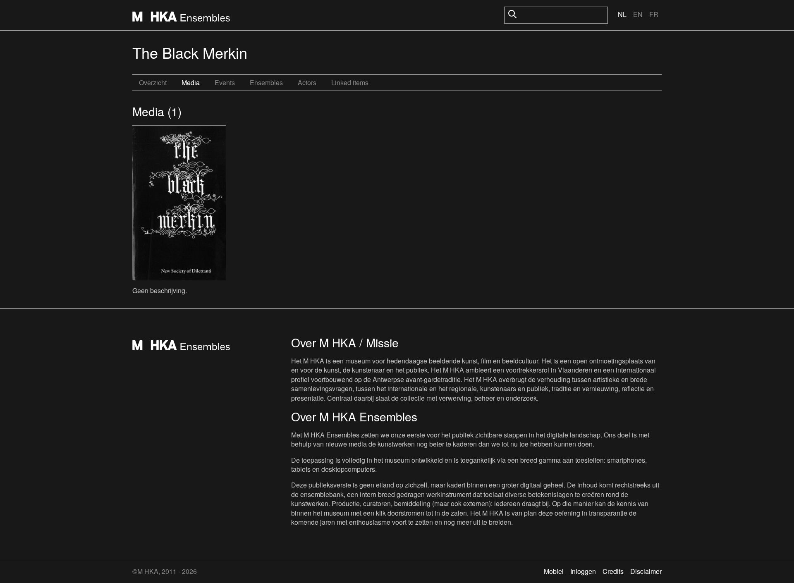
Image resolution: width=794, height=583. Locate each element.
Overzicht (153, 82)
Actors (307, 82)
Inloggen (583, 571)
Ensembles (266, 82)
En (638, 14)
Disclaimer (646, 571)
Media (191, 82)
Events (225, 82)
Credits (613, 571)
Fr (653, 14)
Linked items (349, 82)
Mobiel (554, 571)
